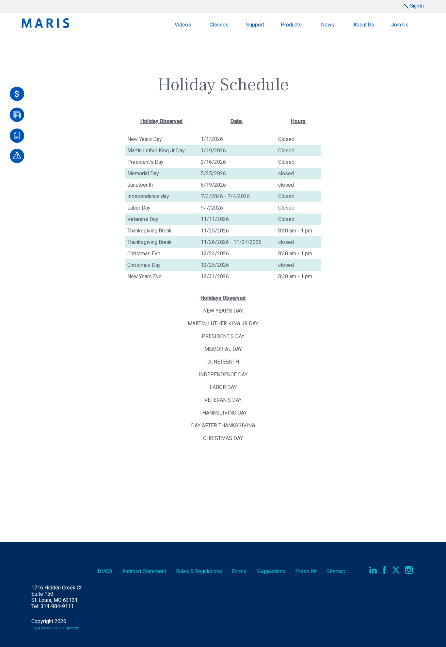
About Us (363, 25)
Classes (219, 25)
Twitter (396, 570)
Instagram (409, 570)
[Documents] (17, 135)
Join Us (399, 25)
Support (255, 25)
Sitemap (336, 571)
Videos (183, 25)
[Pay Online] (17, 94)
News (327, 25)
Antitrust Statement (144, 571)
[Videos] (17, 115)
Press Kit (306, 571)
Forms (239, 571)
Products (291, 25)
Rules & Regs (199, 571)
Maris (45, 23)
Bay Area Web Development (55, 628)
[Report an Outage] (17, 156)
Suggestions (270, 571)
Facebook (384, 570)
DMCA (105, 571)
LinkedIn (373, 570)
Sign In (417, 6)
